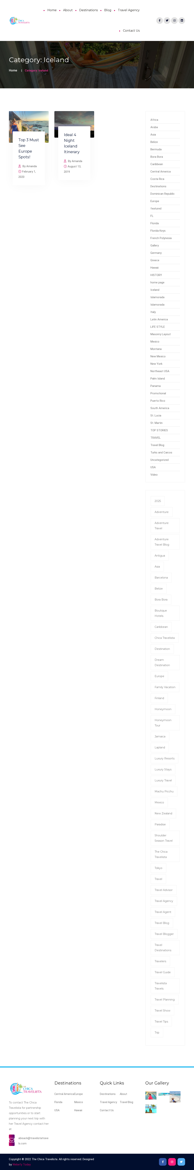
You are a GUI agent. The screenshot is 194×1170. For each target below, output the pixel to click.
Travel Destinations (163, 947)
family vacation (165, 687)
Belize (154, 142)
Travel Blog (157, 445)
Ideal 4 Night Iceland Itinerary (72, 143)
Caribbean (156, 164)
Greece (154, 260)
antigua (160, 555)
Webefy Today (22, 1164)
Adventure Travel (162, 525)
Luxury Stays (163, 769)
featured (155, 208)
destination (162, 649)
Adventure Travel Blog (162, 542)
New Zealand (163, 813)
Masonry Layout (160, 334)
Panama (155, 386)
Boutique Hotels (161, 613)
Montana (156, 349)
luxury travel (163, 780)
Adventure (162, 512)
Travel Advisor (164, 890)
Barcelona (161, 577)
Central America (160, 171)
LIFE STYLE (157, 327)
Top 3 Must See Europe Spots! (28, 148)
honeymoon (163, 709)
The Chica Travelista (161, 854)
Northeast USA (159, 371)
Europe (154, 201)
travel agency (164, 901)
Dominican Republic (162, 193)
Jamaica (160, 736)
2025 (158, 501)
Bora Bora (156, 156)
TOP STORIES (159, 430)
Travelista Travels (161, 986)
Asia (153, 134)
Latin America (159, 319)
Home (52, 10)
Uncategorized (159, 460)
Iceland (154, 290)
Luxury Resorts (164, 758)
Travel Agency (129, 10)
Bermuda (156, 149)
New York (156, 363)
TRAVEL (155, 437)
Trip (157, 1032)
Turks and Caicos (161, 452)
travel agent (163, 912)
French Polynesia (161, 238)
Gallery (154, 245)
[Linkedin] (181, 20)
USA (153, 467)
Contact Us (131, 30)
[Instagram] (174, 20)
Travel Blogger (164, 934)
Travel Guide (163, 972)
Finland (159, 698)
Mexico (154, 341)
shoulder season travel (164, 838)
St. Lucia (155, 415)
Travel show (162, 1010)
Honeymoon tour (163, 722)
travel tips (161, 1021)
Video (154, 474)
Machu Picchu (164, 791)
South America (159, 408)
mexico (159, 802)
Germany (156, 253)
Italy (153, 312)
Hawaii (154, 267)
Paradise (160, 824)
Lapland (160, 747)
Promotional (158, 393)
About (68, 10)
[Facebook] (159, 20)
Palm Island (157, 378)
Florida (154, 223)
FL (151, 216)
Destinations (88, 10)
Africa (154, 120)
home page (157, 282)
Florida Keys (158, 230)
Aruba (154, 127)
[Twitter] (167, 20)
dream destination (162, 662)
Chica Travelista (165, 638)
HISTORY (156, 275)
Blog (107, 10)
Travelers (160, 961)
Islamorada (157, 297)
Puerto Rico (157, 400)
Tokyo (158, 868)
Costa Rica (157, 179)
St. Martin (156, 423)
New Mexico (158, 356)
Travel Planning (165, 999)
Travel (158, 879)
